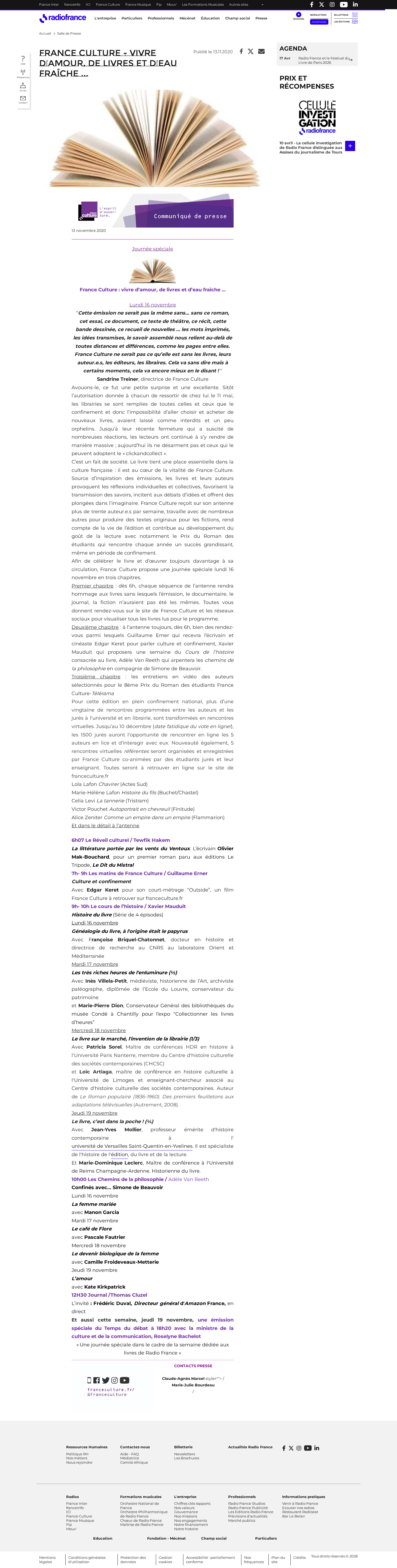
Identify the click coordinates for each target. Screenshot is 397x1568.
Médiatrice (129, 1458)
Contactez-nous (135, 1447)
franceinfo (72, 4)
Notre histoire (186, 1529)
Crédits (299, 1557)
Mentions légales (47, 1559)
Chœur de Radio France (141, 1520)
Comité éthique (134, 1462)
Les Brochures (186, 1458)
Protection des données (133, 1559)
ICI (88, 4)
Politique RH (77, 1454)
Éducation (210, 18)
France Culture (108, 4)
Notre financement (191, 1524)
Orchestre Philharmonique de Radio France (144, 1514)
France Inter (49, 4)
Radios (72, 1496)
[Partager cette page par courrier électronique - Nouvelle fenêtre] (261, 52)
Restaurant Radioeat (300, 1512)
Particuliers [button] (132, 18)
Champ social (237, 18)
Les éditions (342, 21)
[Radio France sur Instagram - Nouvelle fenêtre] (332, 4)
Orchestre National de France (139, 1505)
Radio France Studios (246, 1503)
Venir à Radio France (300, 1503)
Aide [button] (23, 63)
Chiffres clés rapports (192, 1503)
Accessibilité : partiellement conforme (210, 1559)
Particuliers (266, 1538)
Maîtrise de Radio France (141, 1524)
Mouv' (172, 4)
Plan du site (278, 1559)
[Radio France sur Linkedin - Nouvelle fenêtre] (355, 4)
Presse (261, 18)
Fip (159, 4)
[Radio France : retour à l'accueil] (62, 18)
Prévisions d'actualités (247, 1516)
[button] (298, 16)
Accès (23, 90)
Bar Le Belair (293, 1516)
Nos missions (185, 1516)
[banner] (198, 4)
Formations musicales (141, 1496)
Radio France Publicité (248, 1508)
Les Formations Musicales (203, 4)
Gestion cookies (165, 1559)
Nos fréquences (254, 1559)
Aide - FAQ (129, 1454)
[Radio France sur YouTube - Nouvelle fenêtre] (343, 4)
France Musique (138, 4)
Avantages (319, 22)
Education (102, 1538)
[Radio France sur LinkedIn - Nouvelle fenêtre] (316, 1448)
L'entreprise (185, 1496)
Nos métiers (76, 1458)
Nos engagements (190, 1520)
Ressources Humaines (86, 1447)
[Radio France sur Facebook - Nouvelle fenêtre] (311, 4)
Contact (23, 102)
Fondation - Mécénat (166, 1538)
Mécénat (188, 18)
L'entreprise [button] (105, 18)
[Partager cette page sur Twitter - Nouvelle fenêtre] (250, 52)
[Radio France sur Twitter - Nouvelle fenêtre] (321, 4)
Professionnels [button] (161, 18)
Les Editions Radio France (250, 1512)
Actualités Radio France (250, 1447)
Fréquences (23, 77)
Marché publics (241, 1520)
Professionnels (242, 1496)
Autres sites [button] (238, 4)
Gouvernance (186, 1512)
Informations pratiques (303, 1496)
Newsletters (318, 15)
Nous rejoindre (79, 1462)
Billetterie (341, 15)
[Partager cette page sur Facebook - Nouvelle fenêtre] (241, 52)
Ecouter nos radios (298, 1508)
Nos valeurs (184, 1508)
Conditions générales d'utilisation (87, 1559)
